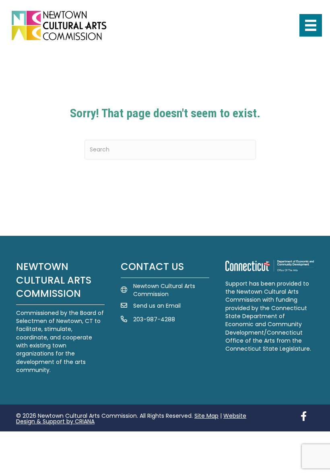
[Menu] (310, 25)
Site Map (206, 416)
